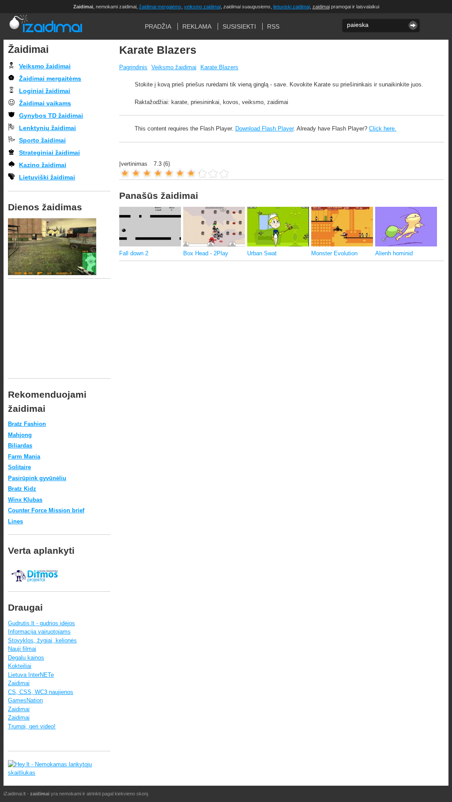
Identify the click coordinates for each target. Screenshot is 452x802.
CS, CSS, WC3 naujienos (40, 692)
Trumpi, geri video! (32, 726)
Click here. (382, 128)
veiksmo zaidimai (202, 6)
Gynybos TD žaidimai (51, 115)
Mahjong (20, 435)
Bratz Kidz (22, 488)
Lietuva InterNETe (31, 674)
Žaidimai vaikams (45, 103)
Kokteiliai (19, 666)
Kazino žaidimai (42, 164)
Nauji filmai (22, 648)
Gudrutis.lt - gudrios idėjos (41, 623)
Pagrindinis (133, 67)
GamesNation (25, 700)
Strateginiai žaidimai (49, 152)
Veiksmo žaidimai (173, 67)
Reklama (196, 26)
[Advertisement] (280, 290)
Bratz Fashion (27, 424)
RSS (273, 26)
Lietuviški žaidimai (47, 177)
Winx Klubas (25, 499)
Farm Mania (24, 456)
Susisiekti (239, 26)
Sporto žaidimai (42, 140)
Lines (15, 521)
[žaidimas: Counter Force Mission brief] (59, 246)
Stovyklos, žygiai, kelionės (42, 640)
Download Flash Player (264, 128)
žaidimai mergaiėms (160, 6)
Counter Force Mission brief (46, 510)
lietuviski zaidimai (291, 6)
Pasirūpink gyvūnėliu (37, 478)
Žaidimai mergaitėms (50, 78)
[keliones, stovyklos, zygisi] (34, 586)
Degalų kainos (26, 657)
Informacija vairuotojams (39, 631)
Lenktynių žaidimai (47, 127)
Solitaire (19, 467)
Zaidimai (19, 683)
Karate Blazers (219, 67)
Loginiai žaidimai (44, 90)
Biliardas (20, 445)
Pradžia (45, 26)
